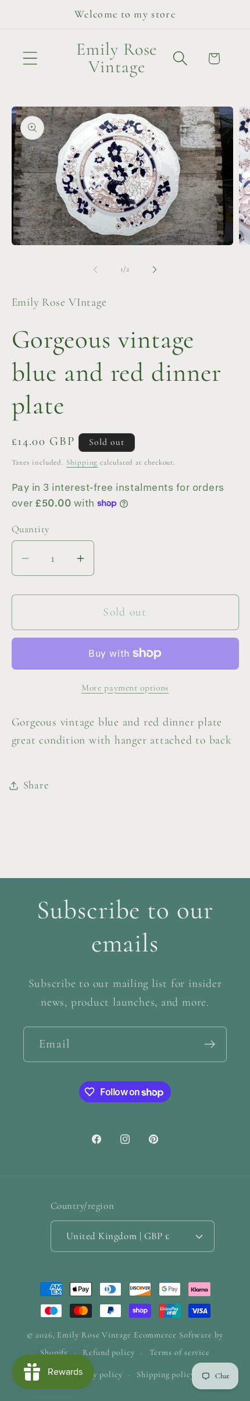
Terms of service (179, 1352)
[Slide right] (154, 269)
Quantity (30, 529)
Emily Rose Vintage (94, 1335)
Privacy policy (96, 1374)
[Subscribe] (209, 1044)
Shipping (82, 462)
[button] (30, 58)
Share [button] (36, 785)
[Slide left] (95, 269)
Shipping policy (166, 1374)
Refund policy (109, 1352)
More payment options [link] (125, 687)
